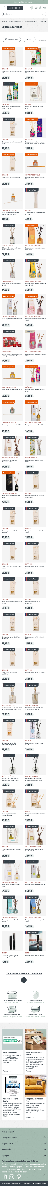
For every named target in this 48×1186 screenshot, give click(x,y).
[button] (18, 980)
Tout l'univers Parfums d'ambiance (24, 973)
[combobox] (21, 14)
